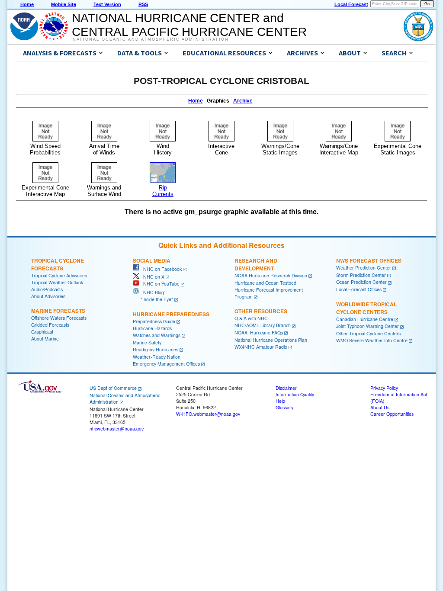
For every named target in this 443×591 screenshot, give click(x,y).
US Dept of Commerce (113, 388)
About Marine (45, 338)
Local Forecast (351, 4)
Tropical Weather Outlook (57, 282)
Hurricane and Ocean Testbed (265, 282)
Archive (243, 101)
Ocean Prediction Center (361, 282)
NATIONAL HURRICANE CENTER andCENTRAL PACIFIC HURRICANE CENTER (189, 25)
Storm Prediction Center (361, 275)
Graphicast (42, 331)
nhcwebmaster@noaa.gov (117, 428)
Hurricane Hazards (152, 328)
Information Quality (295, 394)
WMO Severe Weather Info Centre (372, 340)
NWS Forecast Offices (368, 260)
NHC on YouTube (159, 283)
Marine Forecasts (58, 311)
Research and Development (255, 264)
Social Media (151, 260)
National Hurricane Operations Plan (270, 340)
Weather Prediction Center (363, 267)
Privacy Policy (384, 388)
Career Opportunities (392, 414)
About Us (379, 407)
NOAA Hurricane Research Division (270, 275)
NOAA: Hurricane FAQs (258, 332)
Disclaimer (286, 388)
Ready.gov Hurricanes (155, 349)
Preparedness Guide (154, 321)
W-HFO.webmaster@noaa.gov (208, 414)
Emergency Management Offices (166, 363)
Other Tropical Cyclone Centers (368, 333)
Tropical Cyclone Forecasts (57, 264)
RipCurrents (162, 190)
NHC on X (151, 276)
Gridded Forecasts (50, 324)
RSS (143, 4)
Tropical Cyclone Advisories (59, 275)
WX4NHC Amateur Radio (260, 347)
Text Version (107, 4)
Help (280, 401)
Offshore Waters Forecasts (59, 318)
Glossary (284, 407)
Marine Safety (147, 342)
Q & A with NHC (251, 318)
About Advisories (48, 296)
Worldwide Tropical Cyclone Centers (366, 308)
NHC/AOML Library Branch (262, 325)
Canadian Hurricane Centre (364, 319)
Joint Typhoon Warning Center (367, 326)
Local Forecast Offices (359, 289)
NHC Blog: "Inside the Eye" (153, 295)
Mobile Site (63, 4)
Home (27, 4)
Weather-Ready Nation (156, 356)
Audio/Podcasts (47, 289)
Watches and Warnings (156, 335)
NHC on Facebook (160, 269)
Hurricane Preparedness (171, 314)
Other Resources (260, 311)
